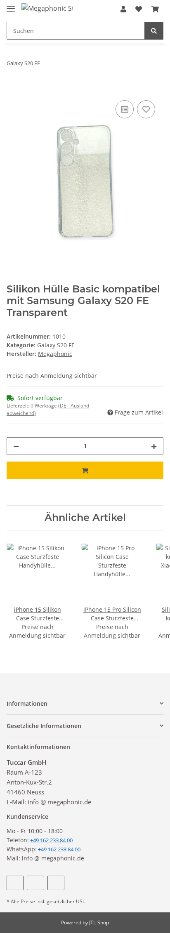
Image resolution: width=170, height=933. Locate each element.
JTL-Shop (99, 922)
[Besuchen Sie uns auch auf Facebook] (15, 883)
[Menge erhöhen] (154, 446)
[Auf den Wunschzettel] (146, 109)
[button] (123, 9)
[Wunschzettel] (138, 9)
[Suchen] (153, 31)
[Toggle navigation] (11, 5)
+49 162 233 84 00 (59, 849)
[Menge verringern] (16, 446)
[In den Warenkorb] (13, 89)
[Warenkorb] (155, 9)
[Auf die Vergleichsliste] (125, 109)
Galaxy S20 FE (56, 345)
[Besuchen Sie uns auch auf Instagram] (55, 883)
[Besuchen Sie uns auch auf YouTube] (35, 883)
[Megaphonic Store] (47, 8)
